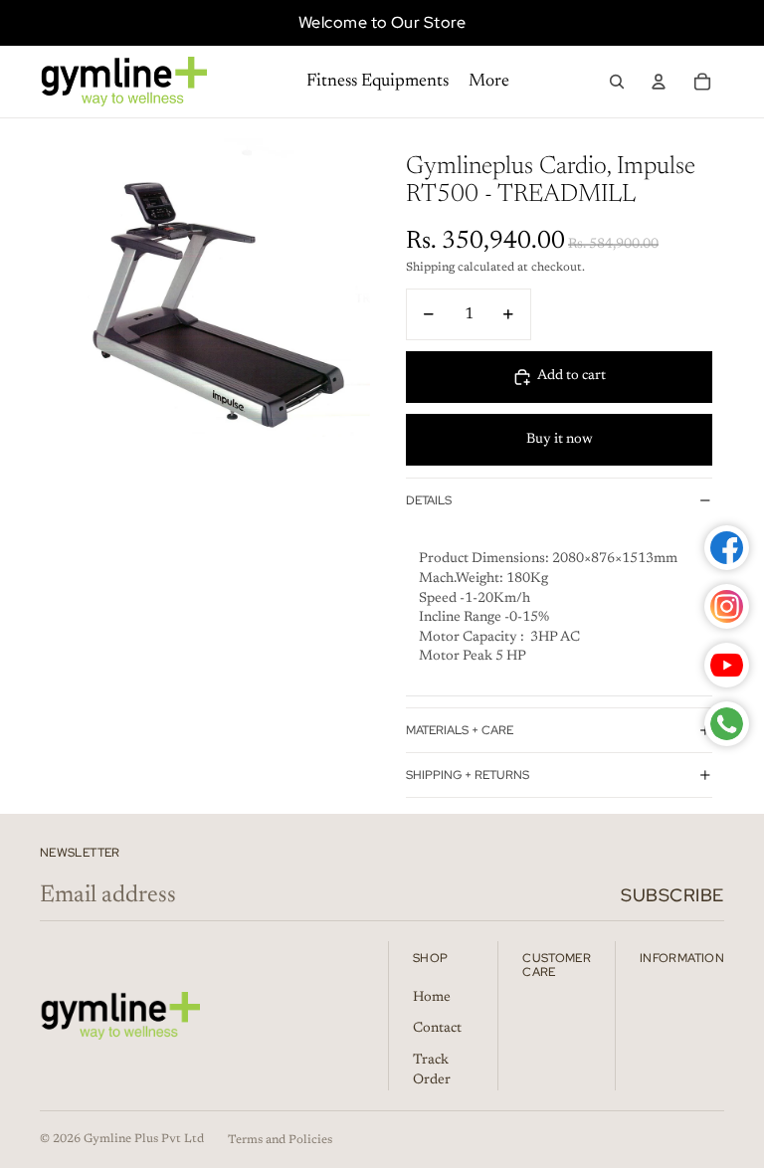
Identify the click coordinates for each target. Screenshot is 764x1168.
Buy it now (559, 440)
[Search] (617, 81)
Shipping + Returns (467, 775)
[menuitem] (489, 82)
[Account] (658, 81)
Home (432, 998)
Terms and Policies (280, 1140)
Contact (437, 1029)
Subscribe (672, 894)
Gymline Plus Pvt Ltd (144, 1139)
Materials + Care (459, 730)
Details (429, 500)
